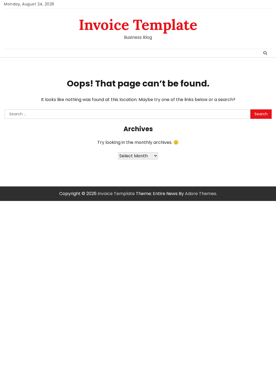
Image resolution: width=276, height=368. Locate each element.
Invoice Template (138, 24)
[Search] (265, 53)
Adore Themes (200, 193)
